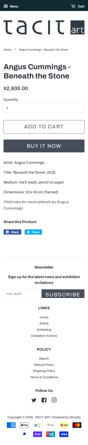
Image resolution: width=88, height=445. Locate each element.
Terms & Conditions (44, 377)
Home (7, 49)
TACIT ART (42, 417)
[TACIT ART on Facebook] (44, 401)
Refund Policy (44, 365)
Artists (44, 323)
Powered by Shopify (66, 417)
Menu (13, 6)
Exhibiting (44, 329)
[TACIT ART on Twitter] (34, 401)
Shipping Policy (44, 371)
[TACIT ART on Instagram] (54, 401)
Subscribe (63, 295)
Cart (80, 6)
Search (44, 358)
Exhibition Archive (44, 336)
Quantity (11, 100)
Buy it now (44, 146)
